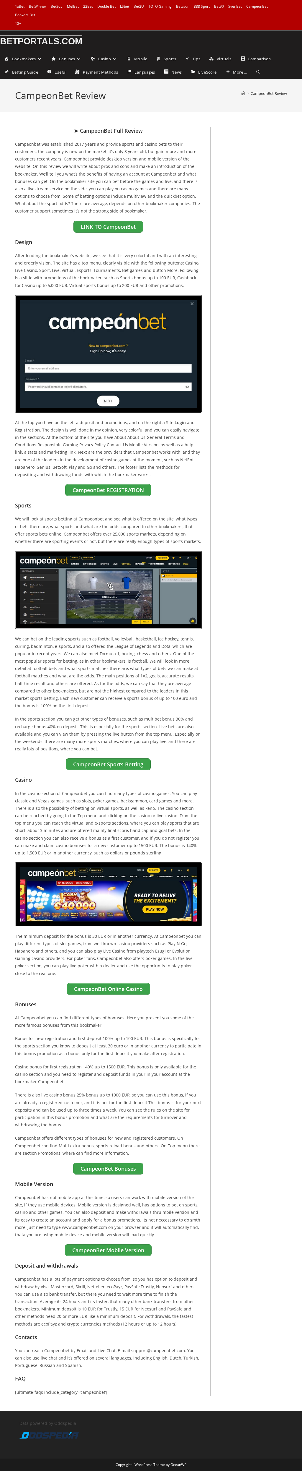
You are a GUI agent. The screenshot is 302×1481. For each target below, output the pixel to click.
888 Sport (202, 6)
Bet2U (139, 6)
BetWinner (37, 6)
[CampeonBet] (108, 354)
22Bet (88, 6)
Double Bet (106, 6)
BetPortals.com (41, 41)
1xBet (19, 6)
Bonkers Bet (25, 14)
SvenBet (235, 6)
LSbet (124, 6)
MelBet (73, 6)
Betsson (182, 6)
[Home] (243, 93)
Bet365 (57, 6)
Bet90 (219, 6)
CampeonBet (257, 6)
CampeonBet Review (269, 93)
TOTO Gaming (160, 6)
